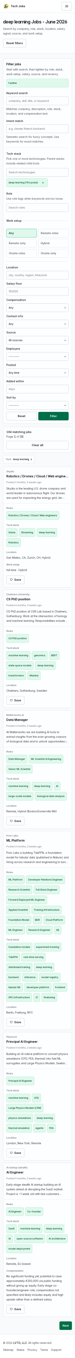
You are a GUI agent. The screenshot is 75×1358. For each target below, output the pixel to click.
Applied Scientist (18, 909)
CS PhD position (17, 638)
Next (65, 1325)
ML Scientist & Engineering (46, 759)
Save (17, 579)
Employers (13, 348)
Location (12, 267)
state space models (20, 665)
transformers (16, 675)
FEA (51, 1128)
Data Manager (16, 759)
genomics (39, 655)
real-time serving (33, 957)
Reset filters (14, 43)
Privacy (32, 1349)
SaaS (11, 1228)
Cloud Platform (54, 919)
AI (57, 786)
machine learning (18, 655)
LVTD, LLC (20, 1342)
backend (13, 977)
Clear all (37, 445)
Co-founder (34, 1211)
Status (20, 1349)
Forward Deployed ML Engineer (26, 899)
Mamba (34, 675)
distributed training (19, 967)
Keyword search (17, 93)
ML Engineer (15, 930)
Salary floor (14, 283)
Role (9, 193)
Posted (11, 365)
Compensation (16, 299)
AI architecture (57, 1238)
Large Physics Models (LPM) (24, 1107)
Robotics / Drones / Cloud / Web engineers (32, 515)
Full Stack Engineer (47, 889)
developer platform (38, 987)
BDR (37, 919)
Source (11, 332)
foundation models (19, 947)
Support (56, 1349)
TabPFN (13, 957)
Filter (53, 416)
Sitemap (8, 1349)
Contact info (14, 316)
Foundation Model (18, 919)
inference (30, 977)
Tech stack (13, 153)
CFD (36, 1097)
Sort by (11, 397)
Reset (21, 416)
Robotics (13, 542)
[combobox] (37, 172)
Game (11, 532)
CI (37, 997)
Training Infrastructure (46, 909)
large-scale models (19, 796)
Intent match (14, 121)
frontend (60, 987)
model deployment (19, 1248)
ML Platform (15, 879)
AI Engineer (15, 1211)
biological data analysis (51, 796)
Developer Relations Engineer (45, 879)
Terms (44, 1349)
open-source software (30, 1238)
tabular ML (14, 987)
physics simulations (19, 1118)
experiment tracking (47, 947)
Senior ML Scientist (19, 769)
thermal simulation (19, 1128)
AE (57, 930)
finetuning (49, 997)
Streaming (27, 532)
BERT (54, 655)
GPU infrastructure (19, 997)
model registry (49, 977)
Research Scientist (19, 889)
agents (39, 1128)
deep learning (47, 532)
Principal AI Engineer (20, 1080)
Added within (15, 381)
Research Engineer (39, 930)
